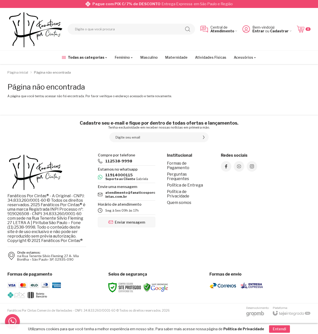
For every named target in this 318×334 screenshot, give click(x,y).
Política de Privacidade (178, 193)
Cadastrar (279, 31)
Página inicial (17, 72)
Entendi (279, 329)
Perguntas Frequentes (178, 176)
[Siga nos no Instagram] (252, 166)
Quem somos (179, 202)
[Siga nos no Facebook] (226, 166)
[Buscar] (187, 29)
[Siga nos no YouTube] (239, 166)
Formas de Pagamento (178, 165)
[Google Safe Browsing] (155, 287)
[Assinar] (204, 137)
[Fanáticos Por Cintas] (34, 29)
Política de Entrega (185, 185)
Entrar (258, 31)
